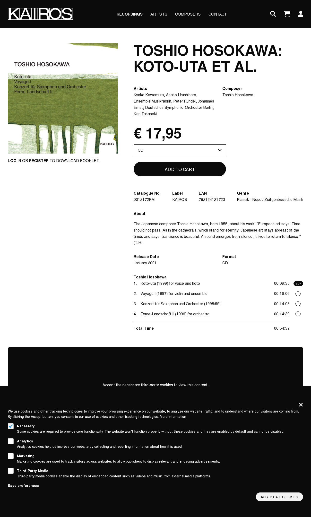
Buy (298, 283)
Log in (14, 160)
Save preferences (23, 485)
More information (173, 416)
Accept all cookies (279, 496)
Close (301, 405)
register (39, 160)
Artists (158, 14)
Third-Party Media (32, 470)
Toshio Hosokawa (237, 94)
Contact (217, 14)
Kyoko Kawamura (149, 94)
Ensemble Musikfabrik (152, 101)
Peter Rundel (184, 101)
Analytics (25, 440)
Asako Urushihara (181, 94)
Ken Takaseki (145, 113)
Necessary (26, 425)
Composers (188, 14)
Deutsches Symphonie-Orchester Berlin (179, 107)
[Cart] (287, 14)
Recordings (130, 14)
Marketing (26, 455)
